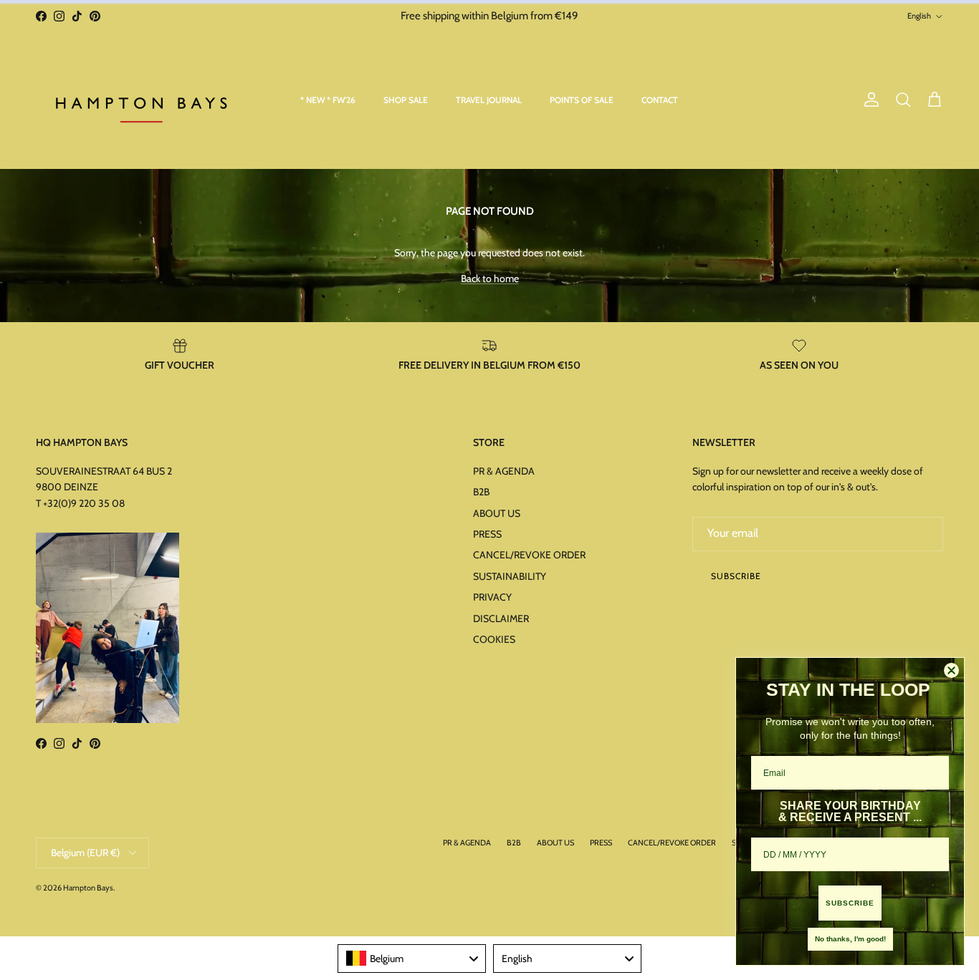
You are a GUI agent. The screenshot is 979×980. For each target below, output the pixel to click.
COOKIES (494, 639)
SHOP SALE (405, 99)
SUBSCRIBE (850, 903)
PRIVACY (492, 597)
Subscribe (736, 576)
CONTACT (659, 99)
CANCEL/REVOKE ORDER (529, 554)
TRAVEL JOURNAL (489, 99)
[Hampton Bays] (143, 100)
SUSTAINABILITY (509, 576)
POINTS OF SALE (581, 99)
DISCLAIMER (501, 618)
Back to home (490, 278)
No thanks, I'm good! (850, 939)
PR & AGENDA (504, 471)
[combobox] (412, 958)
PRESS (487, 534)
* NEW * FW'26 (327, 99)
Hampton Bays (88, 888)
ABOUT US (496, 513)
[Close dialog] (951, 670)
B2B (481, 491)
